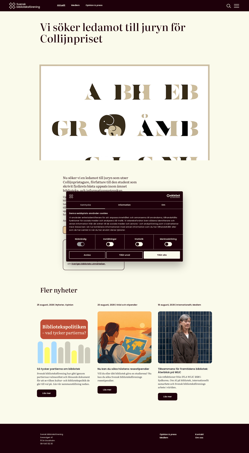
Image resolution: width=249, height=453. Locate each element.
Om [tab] (163, 205)
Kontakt (199, 434)
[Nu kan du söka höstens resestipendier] (125, 337)
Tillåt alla (162, 255)
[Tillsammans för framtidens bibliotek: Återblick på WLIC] (185, 337)
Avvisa (87, 255)
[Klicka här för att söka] (228, 5)
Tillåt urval (124, 255)
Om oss (199, 437)
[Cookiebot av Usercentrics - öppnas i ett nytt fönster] (168, 196)
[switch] (110, 244)
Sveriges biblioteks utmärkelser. (88, 263)
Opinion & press (94, 5)
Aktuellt (61, 5)
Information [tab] (124, 205)
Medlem (75, 5)
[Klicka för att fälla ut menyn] (236, 5)
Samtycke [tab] (85, 205)
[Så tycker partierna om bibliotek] (64, 337)
